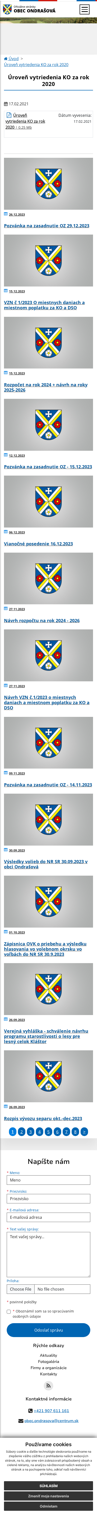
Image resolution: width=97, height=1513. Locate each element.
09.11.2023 (17, 773)
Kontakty (48, 1374)
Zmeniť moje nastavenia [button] (48, 1496)
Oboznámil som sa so (43, 1314)
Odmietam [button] (48, 1506)
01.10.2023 (17, 932)
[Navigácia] (85, 9)
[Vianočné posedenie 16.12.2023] (48, 502)
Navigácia (15, 9)
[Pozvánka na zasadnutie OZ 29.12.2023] (48, 184)
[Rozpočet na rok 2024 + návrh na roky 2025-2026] (48, 343)
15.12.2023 (17, 291)
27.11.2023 (17, 609)
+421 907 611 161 (51, 1411)
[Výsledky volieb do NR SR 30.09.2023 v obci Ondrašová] (48, 820)
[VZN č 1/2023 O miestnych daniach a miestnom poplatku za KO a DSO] (48, 260)
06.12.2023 (17, 532)
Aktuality (48, 1355)
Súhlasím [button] (49, 1486)
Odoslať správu (48, 1330)
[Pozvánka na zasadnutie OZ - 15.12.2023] (48, 425)
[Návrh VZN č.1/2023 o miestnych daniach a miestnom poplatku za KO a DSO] (48, 655)
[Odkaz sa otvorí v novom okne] (48, 1385)
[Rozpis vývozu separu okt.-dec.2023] (48, 1076)
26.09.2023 (17, 1020)
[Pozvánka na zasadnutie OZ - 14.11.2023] (48, 743)
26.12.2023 (17, 214)
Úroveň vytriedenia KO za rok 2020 (36, 64)
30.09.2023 (17, 850)
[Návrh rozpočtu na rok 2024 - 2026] (48, 579)
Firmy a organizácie (49, 1368)
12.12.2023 (17, 455)
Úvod (13, 58)
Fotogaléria (48, 1361)
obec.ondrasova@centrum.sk (51, 1421)
